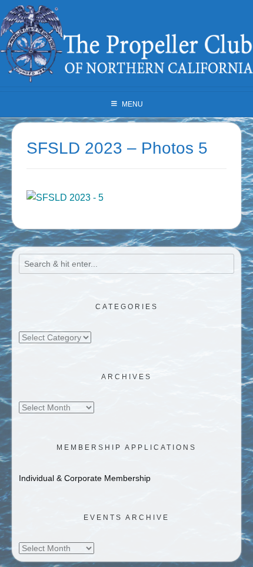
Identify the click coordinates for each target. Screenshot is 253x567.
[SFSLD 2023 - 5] (65, 198)
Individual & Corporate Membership (85, 478)
